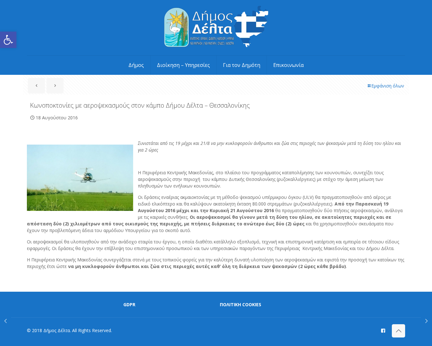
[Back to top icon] (398, 330)
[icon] (383, 330)
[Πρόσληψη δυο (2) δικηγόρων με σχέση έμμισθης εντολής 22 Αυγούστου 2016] (426, 320)
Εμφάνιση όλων (387, 86)
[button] (8, 40)
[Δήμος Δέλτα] (216, 27)
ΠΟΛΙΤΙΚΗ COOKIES (240, 304)
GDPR (129, 304)
